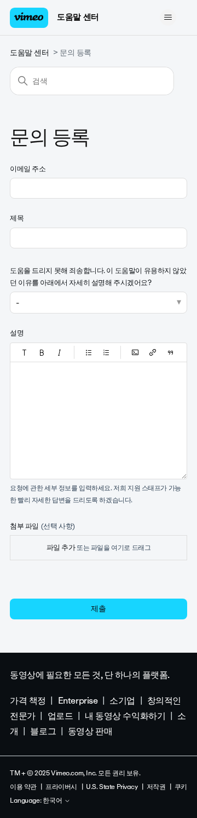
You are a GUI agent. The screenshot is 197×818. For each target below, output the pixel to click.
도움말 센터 (78, 17)
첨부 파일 (42, 526)
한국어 (53, 801)
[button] (24, 352)
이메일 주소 (27, 169)
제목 (17, 218)
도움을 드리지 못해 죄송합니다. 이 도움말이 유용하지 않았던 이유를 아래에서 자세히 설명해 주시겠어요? (98, 276)
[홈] (29, 18)
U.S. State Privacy (111, 786)
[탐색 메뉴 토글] (167, 17)
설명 (17, 333)
